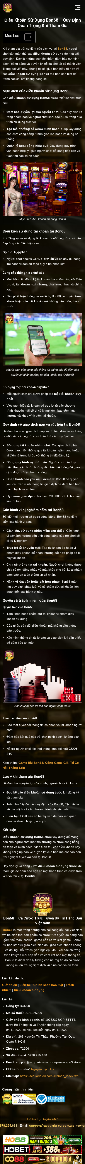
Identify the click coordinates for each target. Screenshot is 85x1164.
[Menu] (78, 8)
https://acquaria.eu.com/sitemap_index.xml (49, 1076)
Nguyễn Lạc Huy (42, 1069)
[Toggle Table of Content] (26, 37)
